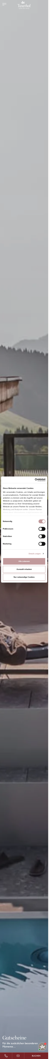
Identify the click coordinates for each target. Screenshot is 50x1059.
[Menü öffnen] (4, 4)
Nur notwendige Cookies (24, 577)
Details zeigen (35, 554)
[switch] (41, 529)
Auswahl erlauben (24, 569)
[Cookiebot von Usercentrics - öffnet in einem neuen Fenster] (34, 479)
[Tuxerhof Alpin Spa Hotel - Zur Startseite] (24, 5)
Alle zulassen (24, 561)
